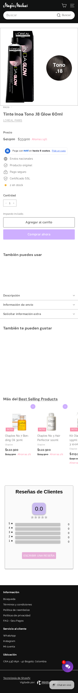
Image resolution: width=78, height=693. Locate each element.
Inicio (6, 107)
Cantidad (9, 195)
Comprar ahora (39, 234)
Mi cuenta (9, 646)
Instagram (9, 641)
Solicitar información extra (22, 314)
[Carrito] (64, 5)
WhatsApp (9, 635)
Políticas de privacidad (16, 615)
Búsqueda (9, 599)
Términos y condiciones (17, 604)
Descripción (11, 295)
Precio (7, 132)
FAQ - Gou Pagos (13, 620)
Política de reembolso (16, 610)
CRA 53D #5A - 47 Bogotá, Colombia (25, 661)
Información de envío (18, 304)
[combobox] (39, 15)
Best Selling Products (38, 399)
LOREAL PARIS (12, 120)
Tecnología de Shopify (16, 678)
